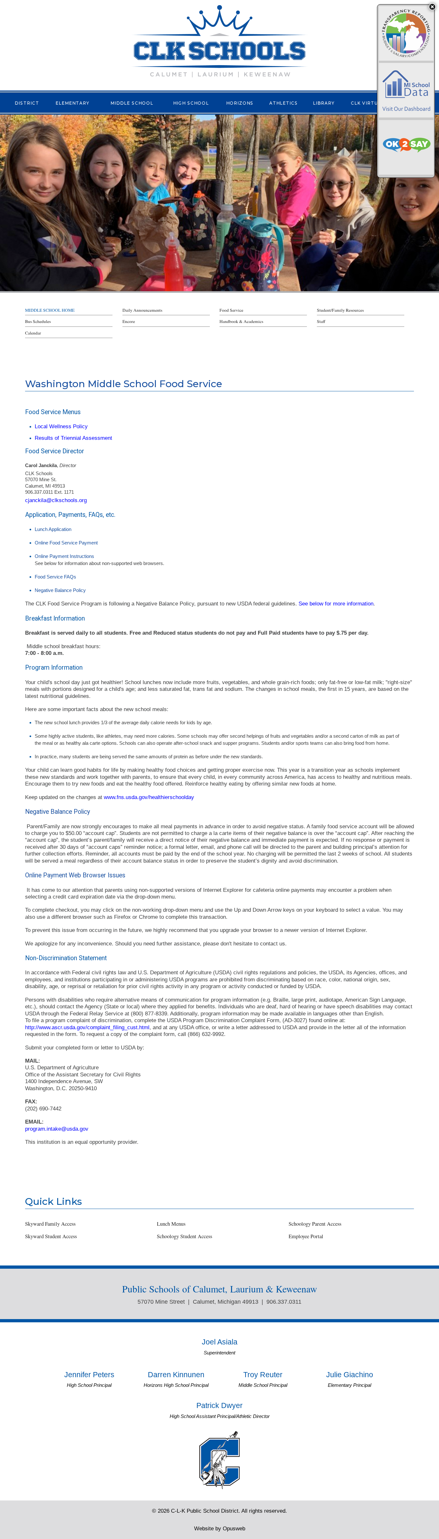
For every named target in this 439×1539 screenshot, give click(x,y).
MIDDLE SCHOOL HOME (50, 310)
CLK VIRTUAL (367, 103)
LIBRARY (324, 103)
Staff (321, 321)
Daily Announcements (142, 310)
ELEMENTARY (73, 103)
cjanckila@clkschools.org (56, 500)
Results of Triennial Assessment (73, 438)
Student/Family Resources (340, 310)
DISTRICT (27, 103)
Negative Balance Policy (60, 590)
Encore (128, 321)
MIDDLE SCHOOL (132, 103)
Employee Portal (306, 1236)
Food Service (231, 310)
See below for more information (335, 603)
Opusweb (219, 1528)
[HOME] (219, 40)
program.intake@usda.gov (56, 1129)
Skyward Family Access (50, 1223)
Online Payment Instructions (64, 556)
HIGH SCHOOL (191, 103)
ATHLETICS (283, 103)
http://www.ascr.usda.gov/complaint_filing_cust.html (87, 1027)
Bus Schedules (38, 321)
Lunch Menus (171, 1223)
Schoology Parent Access (315, 1223)
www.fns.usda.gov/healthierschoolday (149, 797)
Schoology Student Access (184, 1236)
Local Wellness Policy (61, 426)
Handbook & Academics (241, 321)
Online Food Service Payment (66, 542)
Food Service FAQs (55, 576)
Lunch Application (53, 529)
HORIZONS (240, 103)
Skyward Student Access (51, 1236)
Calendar (33, 333)
